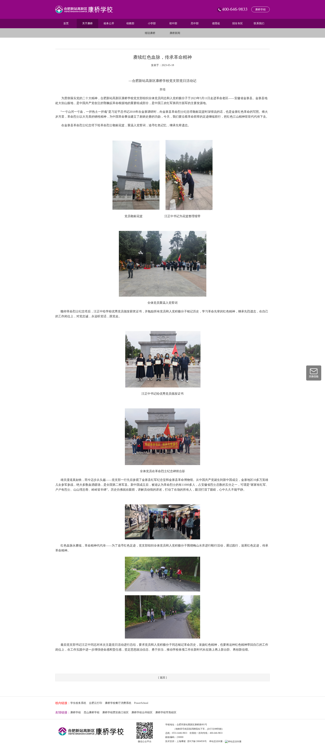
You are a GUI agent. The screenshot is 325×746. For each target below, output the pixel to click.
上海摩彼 (181, 741)
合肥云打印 (95, 703)
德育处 (216, 23)
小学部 (152, 23)
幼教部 (130, 23)
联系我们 (259, 23)
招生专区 (237, 23)
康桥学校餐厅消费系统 (118, 703)
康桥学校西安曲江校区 (115, 712)
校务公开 (109, 23)
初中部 (173, 23)
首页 (66, 23)
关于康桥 (87, 23)
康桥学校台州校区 (142, 712)
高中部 (195, 23)
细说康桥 (150, 33)
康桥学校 (260, 9)
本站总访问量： (217, 741)
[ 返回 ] (162, 677)
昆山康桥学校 (91, 712)
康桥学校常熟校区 (165, 712)
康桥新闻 (175, 33)
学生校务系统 (78, 703)
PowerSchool (141, 703)
